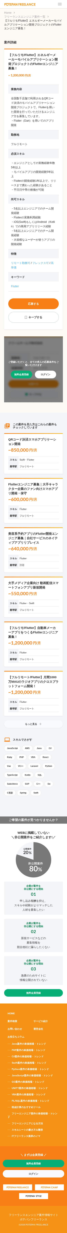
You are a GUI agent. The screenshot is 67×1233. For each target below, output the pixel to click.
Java (39, 748)
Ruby (9, 757)
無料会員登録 (21, 374)
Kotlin (27, 775)
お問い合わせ (15, 1028)
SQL (40, 775)
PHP (21, 757)
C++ (38, 784)
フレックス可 (40, 263)
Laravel (34, 766)
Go (49, 784)
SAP (27, 784)
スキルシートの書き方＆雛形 (27, 1129)
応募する (33, 303)
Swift (36, 793)
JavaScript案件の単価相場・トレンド (32, 1075)
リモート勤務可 (20, 263)
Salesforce (12, 784)
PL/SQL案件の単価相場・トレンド (30, 1100)
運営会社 (38, 1028)
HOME (11, 1013)
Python (48, 766)
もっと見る (31, 724)
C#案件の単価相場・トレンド (28, 1056)
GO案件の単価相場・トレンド (28, 1081)
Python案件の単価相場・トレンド (30, 1069)
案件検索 (12, 1021)
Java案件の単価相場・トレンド (29, 1043)
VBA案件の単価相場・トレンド (29, 1094)
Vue (9, 766)
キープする (35, 317)
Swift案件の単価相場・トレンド (29, 1062)
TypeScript (12, 775)
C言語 (10, 793)
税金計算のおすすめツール (26, 1107)
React (45, 757)
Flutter (15, 286)
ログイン (45, 374)
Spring (23, 793)
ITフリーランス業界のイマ (26, 1136)
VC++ (20, 766)
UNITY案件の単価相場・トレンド (30, 1088)
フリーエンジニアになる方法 (27, 1123)
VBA (33, 757)
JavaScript (12, 748)
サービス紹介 (41, 1021)
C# (50, 748)
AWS (27, 748)
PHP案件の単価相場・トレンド (28, 1050)
